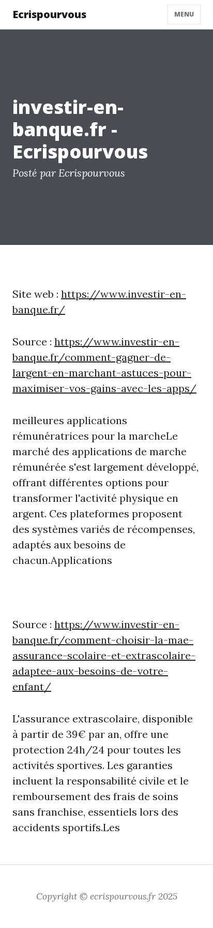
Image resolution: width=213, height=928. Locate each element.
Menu (184, 14)
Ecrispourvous (49, 14)
